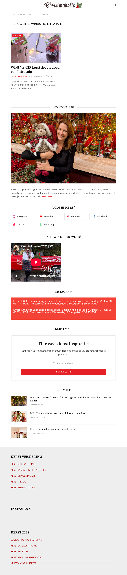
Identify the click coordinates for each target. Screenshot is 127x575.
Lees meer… (47, 196)
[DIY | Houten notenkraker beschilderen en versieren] (19, 416)
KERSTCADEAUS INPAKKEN (24, 545)
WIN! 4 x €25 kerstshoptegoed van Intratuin (35, 70)
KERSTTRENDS (18, 481)
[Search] (114, 5)
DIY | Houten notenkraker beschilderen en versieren (58, 413)
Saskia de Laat (20, 76)
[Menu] (25, 5)
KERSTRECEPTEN (19, 551)
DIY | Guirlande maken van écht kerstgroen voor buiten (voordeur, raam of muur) (70, 399)
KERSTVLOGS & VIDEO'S (23, 563)
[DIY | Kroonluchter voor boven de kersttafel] (19, 432)
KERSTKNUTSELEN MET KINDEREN (28, 470)
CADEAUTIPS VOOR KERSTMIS (26, 540)
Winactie (17, 35)
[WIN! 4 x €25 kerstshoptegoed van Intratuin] (36, 48)
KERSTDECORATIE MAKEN (24, 464)
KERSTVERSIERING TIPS (23, 487)
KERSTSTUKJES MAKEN (23, 476)
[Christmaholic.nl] (63, 5)
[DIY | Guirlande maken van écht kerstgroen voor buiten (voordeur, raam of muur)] (19, 401)
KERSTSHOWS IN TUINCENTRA (26, 557)
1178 (50, 76)
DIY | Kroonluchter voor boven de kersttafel (53, 429)
